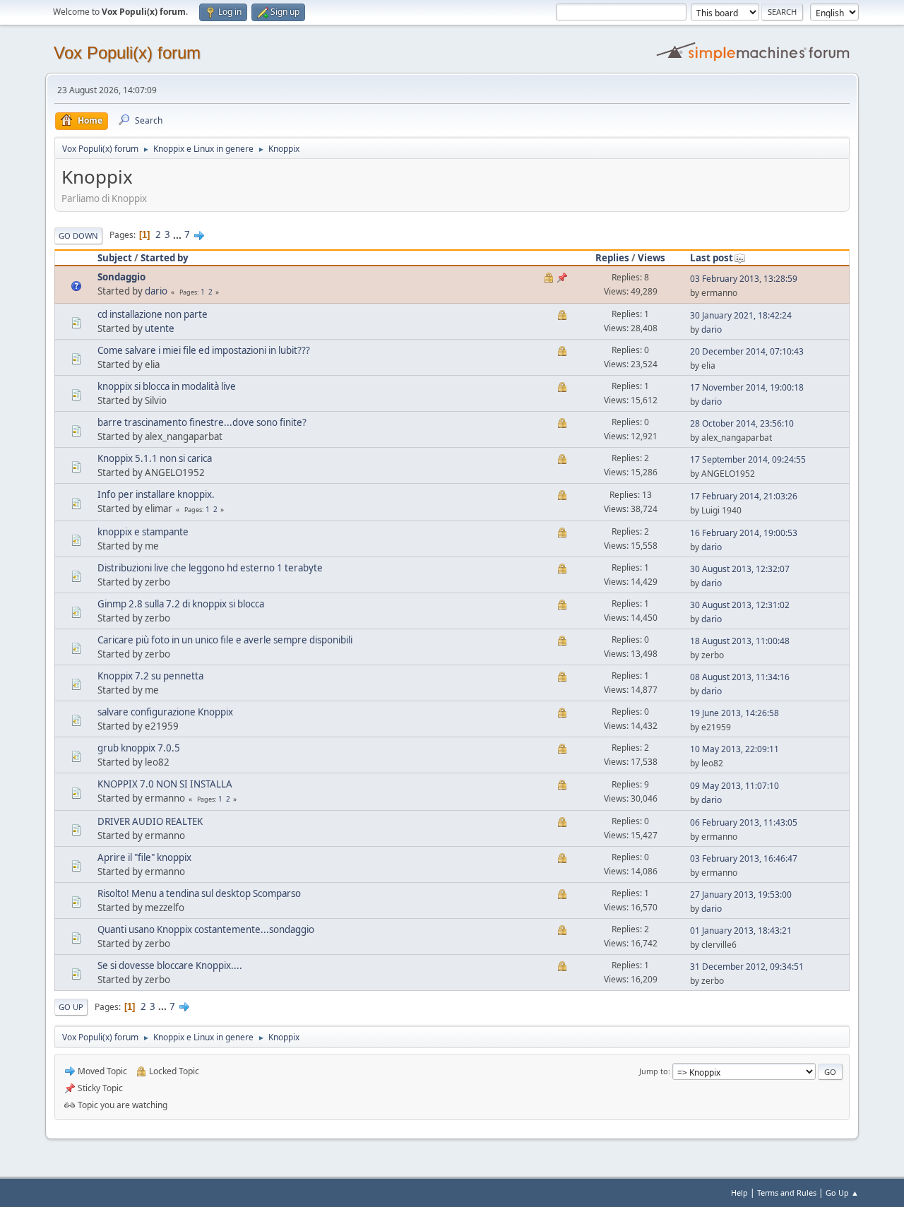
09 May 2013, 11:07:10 (734, 786)
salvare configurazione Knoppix (165, 712)
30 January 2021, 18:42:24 (741, 315)
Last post (711, 257)
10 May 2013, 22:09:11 (734, 749)
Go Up (71, 1006)
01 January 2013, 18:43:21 (741, 930)
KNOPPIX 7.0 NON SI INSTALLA (164, 784)
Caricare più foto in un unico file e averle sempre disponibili (224, 640)
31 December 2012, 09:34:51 (747, 967)
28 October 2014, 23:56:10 (742, 423)
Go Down (78, 235)
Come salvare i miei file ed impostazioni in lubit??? (203, 350)
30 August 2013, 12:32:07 (740, 569)
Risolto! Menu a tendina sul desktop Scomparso (199, 893)
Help (739, 1192)
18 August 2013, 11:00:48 (740, 641)
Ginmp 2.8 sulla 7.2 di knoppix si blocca (180, 603)
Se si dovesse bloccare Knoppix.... (169, 965)
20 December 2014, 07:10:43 (747, 351)
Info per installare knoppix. (156, 494)
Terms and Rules (786, 1192)
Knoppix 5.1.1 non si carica (154, 458)
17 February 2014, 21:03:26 (743, 496)
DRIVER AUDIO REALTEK (150, 821)
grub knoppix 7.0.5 (138, 748)
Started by (165, 257)
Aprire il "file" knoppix (144, 857)
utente (159, 328)
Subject (114, 257)
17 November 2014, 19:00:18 (747, 387)
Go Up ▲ (842, 1192)
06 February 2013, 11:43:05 (743, 822)
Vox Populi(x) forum (127, 52)
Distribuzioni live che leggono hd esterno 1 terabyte (210, 567)
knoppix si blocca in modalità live (166, 386)
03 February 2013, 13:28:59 (743, 279)
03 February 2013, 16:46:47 (743, 858)
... (178, 234)
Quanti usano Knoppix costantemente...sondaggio (205, 929)
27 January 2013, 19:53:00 (741, 894)
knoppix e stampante (143, 531)
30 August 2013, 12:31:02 (740, 605)
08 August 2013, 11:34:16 (740, 677)
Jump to (653, 1071)
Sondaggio (121, 276)
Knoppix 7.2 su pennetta (150, 676)
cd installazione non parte (152, 314)
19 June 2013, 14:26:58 (734, 713)
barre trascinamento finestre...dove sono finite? (202, 422)
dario (156, 291)
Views (651, 257)
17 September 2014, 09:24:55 (748, 459)
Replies (612, 257)
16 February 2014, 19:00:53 (743, 533)
